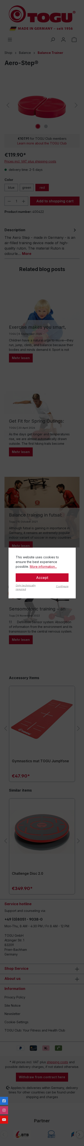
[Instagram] (4, 1110)
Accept (42, 577)
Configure (62, 586)
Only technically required (26, 587)
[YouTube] (4, 1120)
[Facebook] (4, 1101)
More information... (43, 566)
